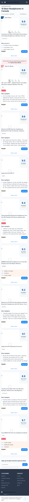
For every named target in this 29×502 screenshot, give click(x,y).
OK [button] (25, 498)
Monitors (3, 476)
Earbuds (3, 487)
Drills (2, 480)
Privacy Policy (20, 478)
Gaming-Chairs (4, 485)
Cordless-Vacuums (5, 478)
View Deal (24, 51)
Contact (19, 476)
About (18, 485)
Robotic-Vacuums (5, 483)
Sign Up (25, 464)
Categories (19, 483)
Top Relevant (23, 14)
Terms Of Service (21, 480)
